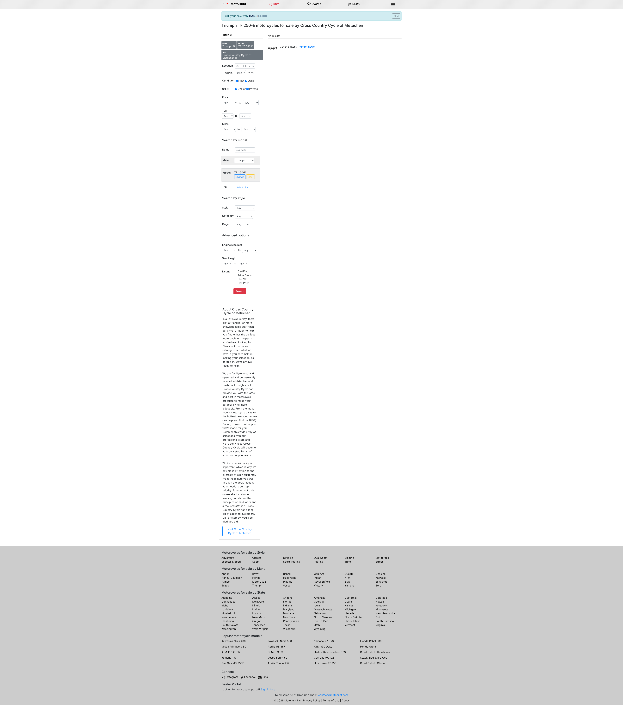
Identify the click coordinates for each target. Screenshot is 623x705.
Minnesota (382, 609)
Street (379, 561)
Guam (348, 601)
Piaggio (287, 581)
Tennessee (258, 625)
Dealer (242, 88)
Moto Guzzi (259, 581)
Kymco (225, 581)
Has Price (243, 283)
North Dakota (353, 617)
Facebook (250, 677)
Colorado (381, 597)
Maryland (288, 609)
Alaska (256, 597)
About (345, 700)
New (241, 80)
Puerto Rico (321, 621)
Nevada (349, 613)
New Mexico (260, 617)
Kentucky (381, 605)
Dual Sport (320, 557)
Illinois (256, 605)
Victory (318, 585)
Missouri (257, 613)
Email (266, 677)
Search (240, 291)
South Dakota (229, 625)
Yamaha (349, 585)
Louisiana (227, 609)
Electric (349, 557)
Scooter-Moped (231, 561)
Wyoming (319, 628)
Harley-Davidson (231, 577)
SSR (347, 581)
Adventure (227, 557)
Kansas (349, 605)
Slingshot (381, 581)
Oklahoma (227, 621)
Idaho (224, 605)
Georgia (319, 601)
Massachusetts (323, 609)
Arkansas (319, 597)
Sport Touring (291, 561)
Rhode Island (352, 621)
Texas (286, 625)
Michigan (350, 609)
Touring (318, 561)
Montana (288, 613)
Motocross (382, 557)
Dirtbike (288, 557)
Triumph (257, 585)
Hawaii (380, 601)
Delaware (258, 601)
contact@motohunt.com (333, 695)
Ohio (378, 617)
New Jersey (228, 617)
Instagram (232, 677)
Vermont (350, 625)
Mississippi (228, 613)
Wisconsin (289, 628)
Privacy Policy (311, 700)
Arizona (288, 597)
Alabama (226, 597)
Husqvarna (289, 577)
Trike (348, 561)
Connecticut (228, 601)
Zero (378, 585)
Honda (256, 577)
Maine (256, 609)
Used (251, 80)
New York (289, 617)
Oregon (256, 621)
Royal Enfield (322, 581)
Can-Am (319, 573)
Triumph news (306, 46)
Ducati (349, 573)
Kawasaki (381, 577)
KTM (347, 577)
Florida (287, 601)
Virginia (380, 625)
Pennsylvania (291, 621)
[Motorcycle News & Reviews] (349, 4)
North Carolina (323, 617)
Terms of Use (331, 700)
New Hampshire (385, 613)
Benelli (287, 573)
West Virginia (260, 628)
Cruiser (256, 557)
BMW (255, 573)
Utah (317, 625)
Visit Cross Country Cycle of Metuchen (240, 531)
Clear (250, 177)
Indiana (287, 605)
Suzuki (225, 585)
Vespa (287, 585)
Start (396, 16)
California (351, 597)
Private (253, 88)
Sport (255, 561)
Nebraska (320, 613)
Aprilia (225, 573)
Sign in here (268, 689)
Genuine (380, 573)
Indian (317, 577)
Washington (228, 628)
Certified (243, 271)
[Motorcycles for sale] (270, 4)
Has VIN (243, 279)
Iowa (317, 605)
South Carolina (385, 621)
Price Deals (244, 275)
